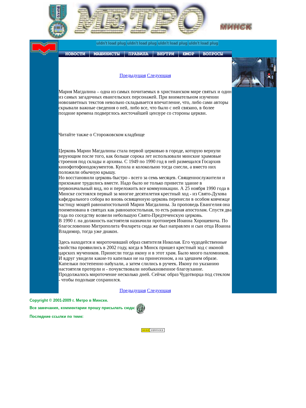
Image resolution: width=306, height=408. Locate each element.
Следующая (159, 75)
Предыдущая (133, 75)
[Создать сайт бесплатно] (153, 330)
